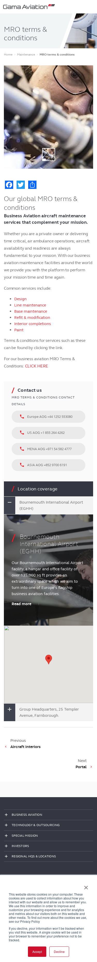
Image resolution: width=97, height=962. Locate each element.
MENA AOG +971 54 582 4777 (45, 448)
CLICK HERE (36, 366)
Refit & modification (32, 317)
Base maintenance (30, 311)
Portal (81, 766)
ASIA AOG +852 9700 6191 (43, 464)
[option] (48, 117)
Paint (19, 330)
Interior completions (32, 323)
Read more (21, 603)
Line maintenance (30, 305)
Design (20, 299)
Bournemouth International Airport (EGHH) (51, 505)
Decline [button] (59, 951)
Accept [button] (37, 951)
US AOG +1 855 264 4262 (42, 432)
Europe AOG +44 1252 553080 (45, 416)
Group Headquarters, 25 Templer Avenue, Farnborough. (49, 712)
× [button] (86, 885)
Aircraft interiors (25, 746)
